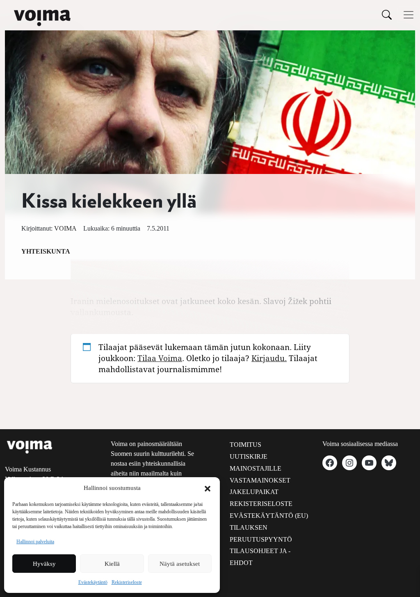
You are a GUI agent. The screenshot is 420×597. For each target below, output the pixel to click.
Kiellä (112, 563)
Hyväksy (44, 563)
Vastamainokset (260, 480)
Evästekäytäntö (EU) (269, 515)
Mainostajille (255, 468)
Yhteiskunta (45, 251)
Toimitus (245, 444)
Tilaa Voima (159, 358)
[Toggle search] (387, 15)
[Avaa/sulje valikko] (408, 15)
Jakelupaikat (254, 491)
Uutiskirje (248, 456)
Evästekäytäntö (92, 582)
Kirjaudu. (269, 358)
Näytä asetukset (180, 563)
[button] (207, 488)
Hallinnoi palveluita (35, 541)
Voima (65, 228)
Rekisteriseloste (127, 582)
